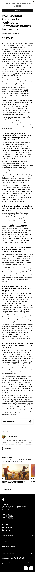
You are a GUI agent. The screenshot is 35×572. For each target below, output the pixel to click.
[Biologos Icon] (3, 499)
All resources (7, 489)
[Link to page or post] (15, 472)
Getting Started (6, 541)
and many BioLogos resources (19, 121)
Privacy (22, 562)
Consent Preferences (7, 558)
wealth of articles (8, 330)
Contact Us (28, 562)
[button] (26, 568)
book (4, 315)
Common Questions (7, 535)
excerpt (6, 266)
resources (24, 224)
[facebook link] (9, 38)
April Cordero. (23, 195)
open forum (12, 238)
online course (11, 305)
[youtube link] (23, 558)
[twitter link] (7, 38)
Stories (11, 382)
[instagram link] (17, 558)
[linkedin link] (12, 38)
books (12, 224)
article (12, 401)
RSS (3, 563)
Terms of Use (15, 562)
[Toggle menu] (31, 568)
